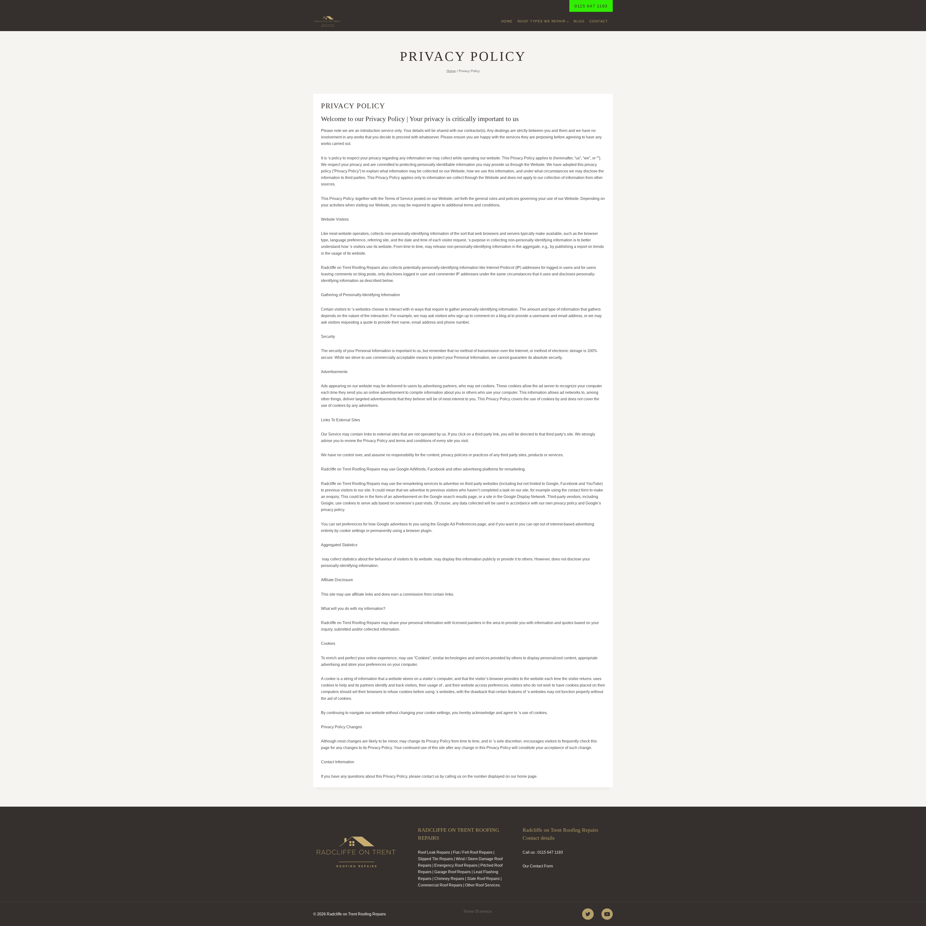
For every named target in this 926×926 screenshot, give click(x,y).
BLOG (579, 21)
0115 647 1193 (591, 6)
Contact (598, 21)
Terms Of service (477, 911)
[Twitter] (587, 914)
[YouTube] (607, 914)
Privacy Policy (446, 911)
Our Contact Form (538, 866)
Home (507, 21)
